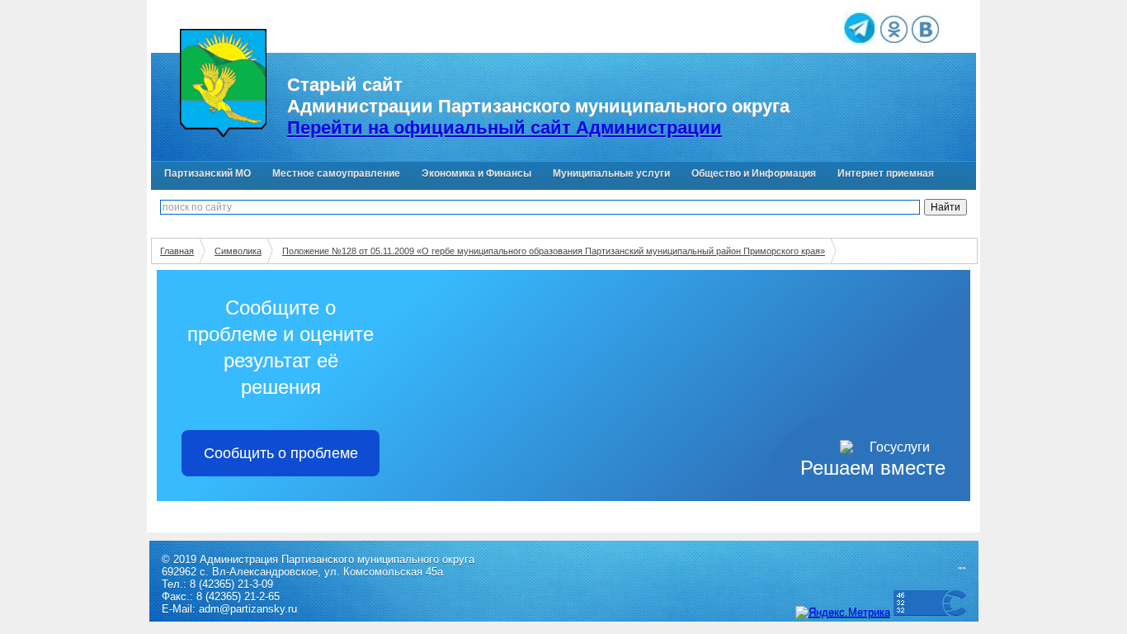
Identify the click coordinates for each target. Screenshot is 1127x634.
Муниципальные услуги (611, 173)
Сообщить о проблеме (281, 453)
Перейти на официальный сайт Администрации (504, 127)
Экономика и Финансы (476, 173)
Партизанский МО (207, 173)
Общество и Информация (753, 173)
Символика (238, 251)
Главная (177, 251)
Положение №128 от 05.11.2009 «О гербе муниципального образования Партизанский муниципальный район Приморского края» (553, 251)
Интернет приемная (885, 173)
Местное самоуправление (336, 173)
